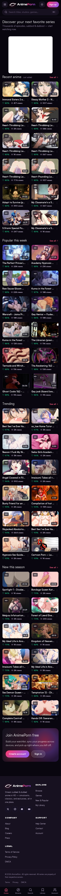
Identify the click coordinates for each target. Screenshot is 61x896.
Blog (7, 828)
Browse (39, 790)
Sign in (38, 753)
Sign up (53, 4)
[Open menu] (5, 4)
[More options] (28, 100)
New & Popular (42, 800)
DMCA (8, 861)
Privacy (15, 882)
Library (42, 893)
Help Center (41, 823)
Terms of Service (12, 852)
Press (7, 838)
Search (30, 893)
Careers (8, 833)
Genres (39, 795)
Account (39, 833)
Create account (17, 753)
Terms (7, 882)
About (7, 823)
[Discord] (22, 809)
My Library (40, 805)
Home (6, 893)
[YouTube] (29, 809)
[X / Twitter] (8, 809)
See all (53, 77)
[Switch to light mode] (42, 4)
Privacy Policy (11, 857)
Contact (39, 828)
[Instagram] (15, 809)
